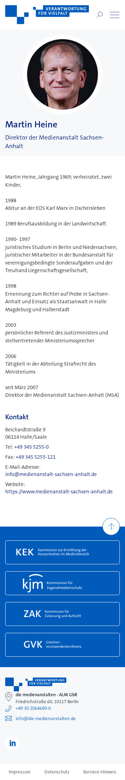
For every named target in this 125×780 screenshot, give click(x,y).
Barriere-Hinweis (99, 772)
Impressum (20, 772)
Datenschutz (56, 772)
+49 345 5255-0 (31, 446)
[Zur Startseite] (47, 14)
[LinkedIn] (12, 743)
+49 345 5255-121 (36, 457)
